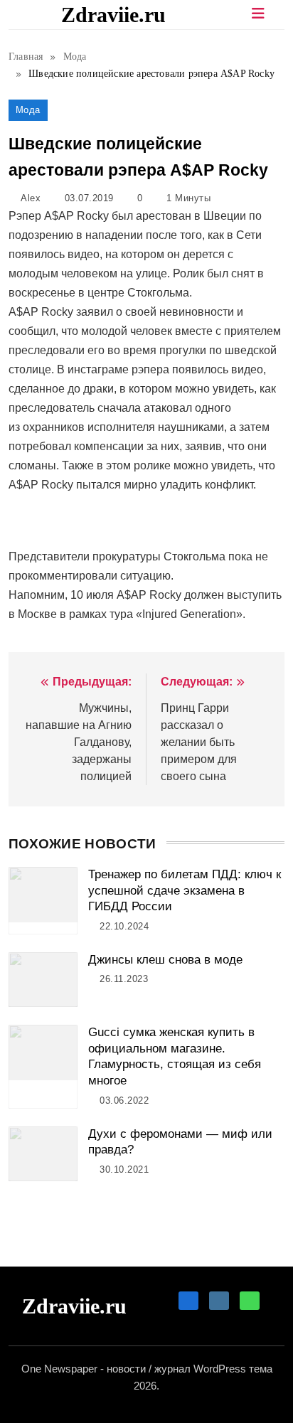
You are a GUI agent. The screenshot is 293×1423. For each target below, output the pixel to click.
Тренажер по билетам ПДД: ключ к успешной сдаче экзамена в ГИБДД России (184, 890)
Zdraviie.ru (113, 14)
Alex (31, 198)
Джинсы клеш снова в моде (165, 959)
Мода (28, 110)
